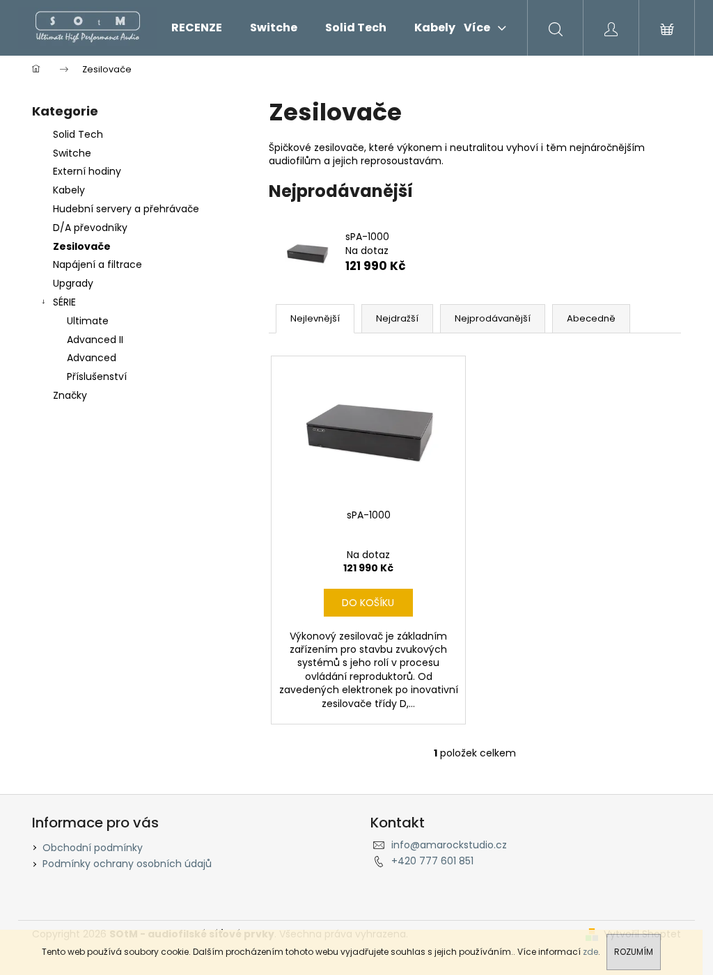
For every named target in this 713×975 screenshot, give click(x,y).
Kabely (69, 190)
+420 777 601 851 (432, 861)
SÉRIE (64, 302)
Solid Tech (78, 134)
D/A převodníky (90, 228)
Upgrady (73, 283)
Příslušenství (97, 376)
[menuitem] (196, 28)
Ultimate (88, 321)
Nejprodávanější (493, 318)
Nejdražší (397, 318)
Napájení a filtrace (97, 264)
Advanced (91, 358)
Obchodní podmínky (92, 848)
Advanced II (95, 340)
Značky (70, 395)
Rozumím (633, 952)
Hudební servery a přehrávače (126, 209)
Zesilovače (82, 246)
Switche (72, 153)
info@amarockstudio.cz (449, 845)
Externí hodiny (87, 171)
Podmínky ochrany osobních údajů (127, 864)
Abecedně (591, 318)
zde (590, 952)
